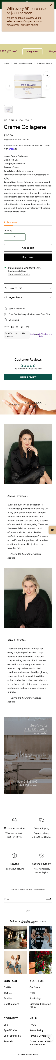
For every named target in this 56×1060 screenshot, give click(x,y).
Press (32, 993)
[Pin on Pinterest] (22, 327)
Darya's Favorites (16, 640)
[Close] (50, 5)
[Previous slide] (9, 86)
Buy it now (28, 257)
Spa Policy (35, 998)
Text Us (8, 993)
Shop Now (24, 51)
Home (6, 63)
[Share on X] (17, 327)
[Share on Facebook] (12, 327)
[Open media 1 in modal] (46, 74)
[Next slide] (46, 86)
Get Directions (11, 1004)
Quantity (8, 230)
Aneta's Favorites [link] (16, 496)
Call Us (7, 987)
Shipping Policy (41, 843)
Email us (8, 998)
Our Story (35, 987)
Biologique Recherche (23, 63)
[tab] (8, 109)
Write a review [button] (28, 376)
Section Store (32, 1054)
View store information (19, 274)
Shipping (7, 139)
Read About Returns (14, 875)
